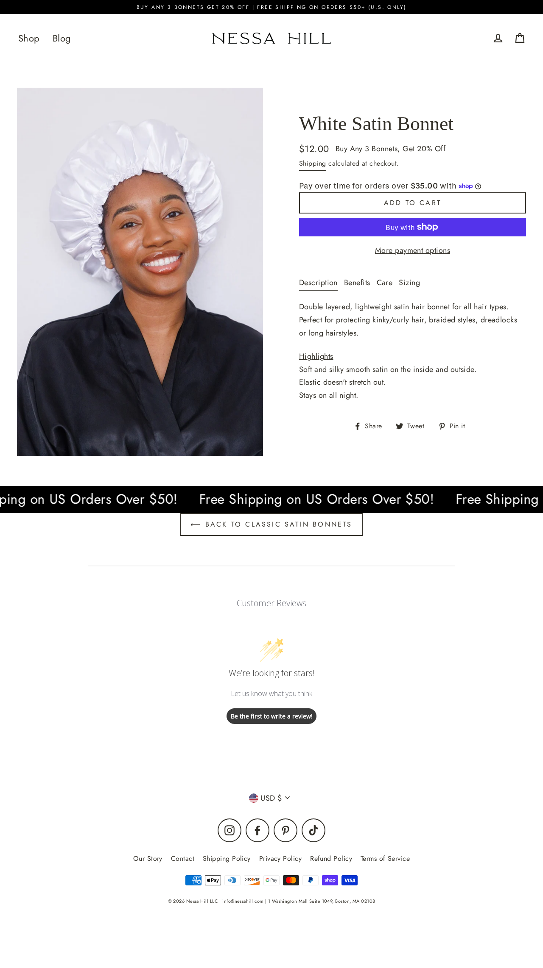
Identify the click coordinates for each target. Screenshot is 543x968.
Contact (182, 858)
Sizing (409, 282)
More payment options (412, 250)
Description (318, 282)
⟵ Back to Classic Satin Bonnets (271, 524)
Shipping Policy (227, 858)
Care (385, 282)
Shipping (312, 163)
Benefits (357, 282)
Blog (62, 38)
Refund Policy (331, 858)
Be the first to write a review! (272, 716)
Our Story (147, 858)
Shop (29, 38)
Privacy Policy (280, 858)
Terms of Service (385, 858)
